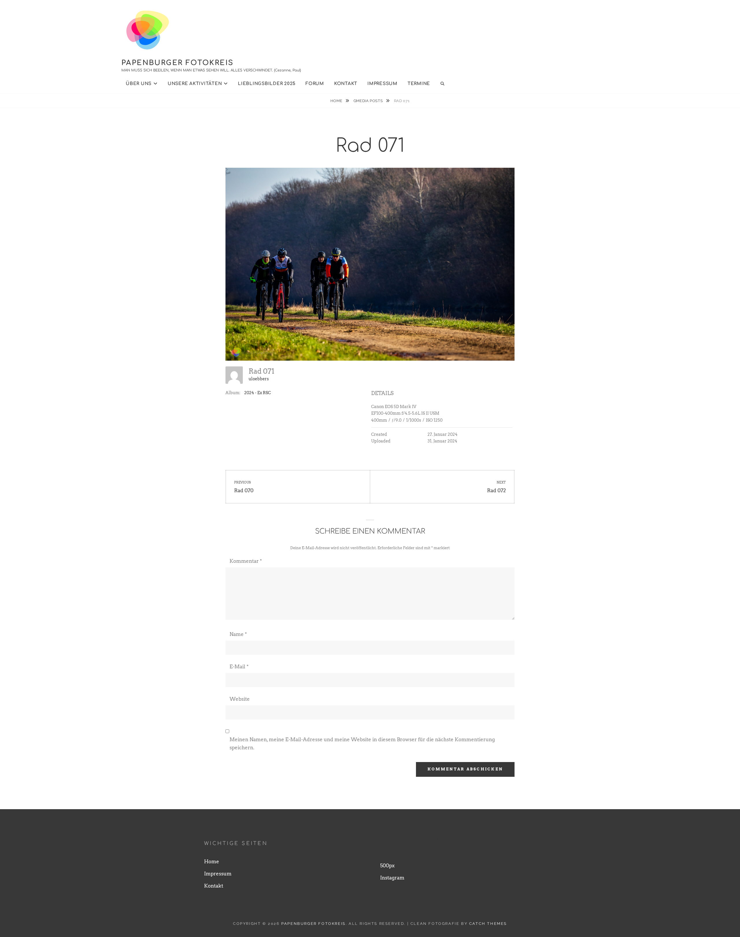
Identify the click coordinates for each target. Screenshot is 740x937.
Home (336, 101)
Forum (315, 83)
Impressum (382, 83)
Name (238, 634)
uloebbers (259, 379)
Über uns (138, 83)
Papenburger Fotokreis (177, 63)
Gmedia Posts (369, 101)
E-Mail (239, 666)
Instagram (392, 878)
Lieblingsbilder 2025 (266, 83)
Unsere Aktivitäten (195, 83)
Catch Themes (488, 923)
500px (387, 865)
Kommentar (246, 561)
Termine (419, 83)
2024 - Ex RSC (257, 392)
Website (240, 699)
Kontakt (345, 83)
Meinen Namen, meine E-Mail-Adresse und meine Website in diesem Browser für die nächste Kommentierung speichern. (362, 743)
